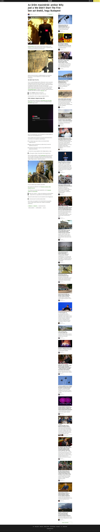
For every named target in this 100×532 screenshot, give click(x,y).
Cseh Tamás (35, 191)
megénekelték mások (32, 89)
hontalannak (43, 155)
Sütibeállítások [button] (65, 526)
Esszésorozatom (31, 46)
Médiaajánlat (58, 526)
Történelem (31, 14)
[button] (30, 206)
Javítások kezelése (46, 526)
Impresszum (41, 526)
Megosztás (50, 14)
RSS (61, 526)
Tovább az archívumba (65, 522)
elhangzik (42, 90)
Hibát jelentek (37, 526)
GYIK (33, 526)
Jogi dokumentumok (53, 526)
